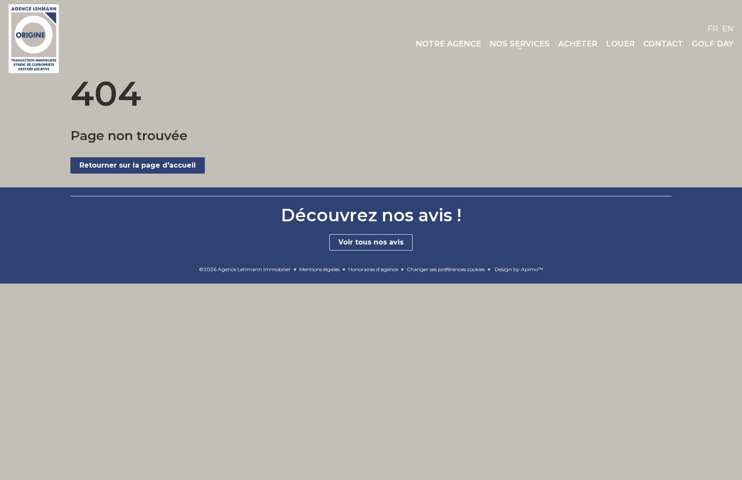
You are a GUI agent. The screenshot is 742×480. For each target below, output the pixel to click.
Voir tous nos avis (371, 242)
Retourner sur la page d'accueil (137, 165)
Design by (518, 269)
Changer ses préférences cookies (446, 269)
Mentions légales (319, 269)
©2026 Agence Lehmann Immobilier (245, 269)
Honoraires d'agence (373, 269)
